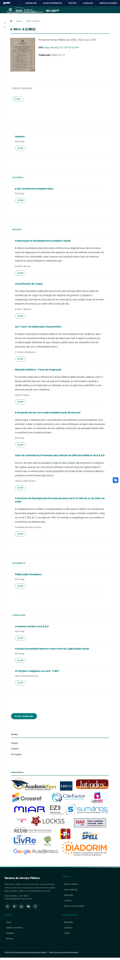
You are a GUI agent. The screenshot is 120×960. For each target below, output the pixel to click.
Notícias (9, 938)
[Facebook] (35, 906)
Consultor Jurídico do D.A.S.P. (32, 626)
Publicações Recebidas (28, 574)
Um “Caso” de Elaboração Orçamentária (38, 326)
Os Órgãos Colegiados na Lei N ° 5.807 (37, 670)
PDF (19, 99)
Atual (8, 922)
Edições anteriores (14, 927)
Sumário (20, 136)
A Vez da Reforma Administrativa (34, 188)
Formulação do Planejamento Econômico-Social (43, 240)
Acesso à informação (52, 3)
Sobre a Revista (71, 884)
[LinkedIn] (21, 906)
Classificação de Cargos (29, 283)
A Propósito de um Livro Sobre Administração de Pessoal (47, 412)
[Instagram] (7, 906)
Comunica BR (30, 3)
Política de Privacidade (74, 906)
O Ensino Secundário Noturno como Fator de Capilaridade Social (52, 648)
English (14, 743)
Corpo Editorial (70, 889)
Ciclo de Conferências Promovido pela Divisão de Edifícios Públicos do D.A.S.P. (60, 455)
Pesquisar (10, 933)
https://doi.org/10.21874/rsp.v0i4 (61, 47)
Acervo (19, 21)
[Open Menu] (10, 9)
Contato (67, 900)
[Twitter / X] (14, 906)
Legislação (88, 3)
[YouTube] (28, 906)
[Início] (11, 21)
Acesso (67, 933)
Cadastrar (68, 927)
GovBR (6, 3)
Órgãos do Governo (108, 3)
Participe (72, 3)
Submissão (68, 895)
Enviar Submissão (24, 716)
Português (16, 754)
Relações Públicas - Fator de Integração (38, 369)
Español (15, 748)
